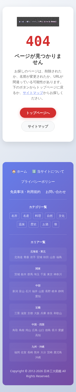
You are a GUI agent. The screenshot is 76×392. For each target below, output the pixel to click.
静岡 (61, 291)
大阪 (36, 313)
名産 (26, 216)
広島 (35, 330)
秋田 (46, 257)
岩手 (33, 257)
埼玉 (36, 274)
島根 (21, 330)
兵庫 (43, 313)
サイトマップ (33, 92)
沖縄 (38, 357)
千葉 (43, 274)
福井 (35, 291)
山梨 (41, 291)
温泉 (22, 224)
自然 (50, 216)
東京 (50, 274)
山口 (41, 330)
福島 (59, 257)
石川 (28, 291)
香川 (54, 330)
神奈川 (58, 274)
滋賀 (23, 313)
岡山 (28, 330)
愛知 (38, 296)
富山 (21, 291)
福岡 (17, 352)
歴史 (34, 224)
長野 (48, 291)
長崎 (30, 352)
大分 (43, 352)
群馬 (30, 274)
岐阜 (54, 291)
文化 (62, 216)
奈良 (50, 313)
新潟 (15, 291)
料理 (38, 216)
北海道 (18, 257)
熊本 (36, 352)
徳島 (48, 330)
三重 (17, 313)
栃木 (23, 274)
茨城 (17, 274)
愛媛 (61, 330)
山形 (52, 257)
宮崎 (50, 352)
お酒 (45, 224)
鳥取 (15, 330)
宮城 (39, 257)
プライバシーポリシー (38, 181)
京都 (30, 313)
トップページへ (38, 112)
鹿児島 (58, 352)
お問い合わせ (56, 191)
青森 (26, 257)
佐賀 (23, 352)
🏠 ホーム (19, 171)
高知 (38, 335)
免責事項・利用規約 (25, 191)
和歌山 (58, 313)
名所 (14, 216)
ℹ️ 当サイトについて (48, 171)
